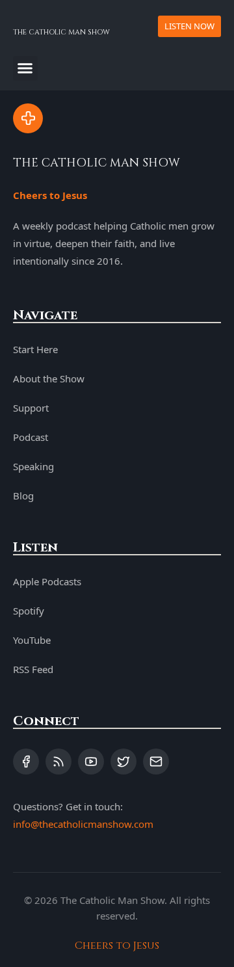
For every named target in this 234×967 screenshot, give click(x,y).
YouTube (32, 639)
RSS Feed (33, 669)
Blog (23, 495)
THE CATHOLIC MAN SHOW (61, 32)
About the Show (48, 378)
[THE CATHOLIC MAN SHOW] (28, 118)
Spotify (28, 610)
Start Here (35, 349)
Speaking (33, 466)
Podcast (30, 437)
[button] (25, 68)
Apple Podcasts (47, 581)
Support (31, 407)
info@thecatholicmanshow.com (83, 823)
